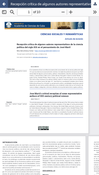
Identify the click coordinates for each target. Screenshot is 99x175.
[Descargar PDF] (95, 4)
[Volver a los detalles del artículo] (4, 4)
